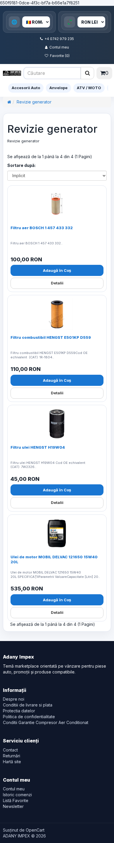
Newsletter (13, 806)
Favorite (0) (60, 55)
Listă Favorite (15, 800)
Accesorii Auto (26, 87)
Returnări (11, 755)
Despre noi (13, 699)
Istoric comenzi (17, 794)
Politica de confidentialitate (29, 716)
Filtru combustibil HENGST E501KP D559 (51, 337)
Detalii (57, 283)
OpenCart (35, 830)
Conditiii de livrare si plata (27, 704)
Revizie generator (34, 101)
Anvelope (58, 87)
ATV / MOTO (89, 87)
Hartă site (12, 761)
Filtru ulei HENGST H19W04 (38, 447)
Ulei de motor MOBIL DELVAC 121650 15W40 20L (54, 559)
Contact (10, 749)
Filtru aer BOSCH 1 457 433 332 (42, 227)
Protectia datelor (19, 710)
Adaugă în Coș (57, 270)
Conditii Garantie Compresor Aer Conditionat (45, 722)
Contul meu (59, 47)
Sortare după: (21, 165)
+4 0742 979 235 (59, 39)
